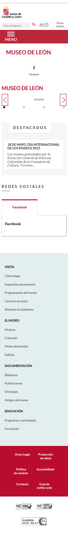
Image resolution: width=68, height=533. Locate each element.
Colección (11, 338)
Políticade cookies (21, 471)
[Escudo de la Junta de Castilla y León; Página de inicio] (11, 18)
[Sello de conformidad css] (23, 508)
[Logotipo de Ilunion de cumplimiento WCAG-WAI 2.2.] (34, 524)
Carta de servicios (16, 301)
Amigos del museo (16, 400)
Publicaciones (14, 383)
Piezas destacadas (16, 346)
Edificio (9, 354)
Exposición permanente (20, 284)
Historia (10, 329)
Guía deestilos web (44, 485)
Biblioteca (11, 375)
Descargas (11, 391)
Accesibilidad (45, 469)
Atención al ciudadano (19, 309)
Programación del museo (21, 292)
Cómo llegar (12, 276)
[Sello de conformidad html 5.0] (44, 508)
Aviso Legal (22, 454)
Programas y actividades (20, 420)
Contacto (22, 484)
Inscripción (12, 428)
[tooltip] (41, 24)
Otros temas (60, 24)
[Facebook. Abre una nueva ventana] (34, 68)
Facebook (19, 207)
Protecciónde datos (45, 456)
